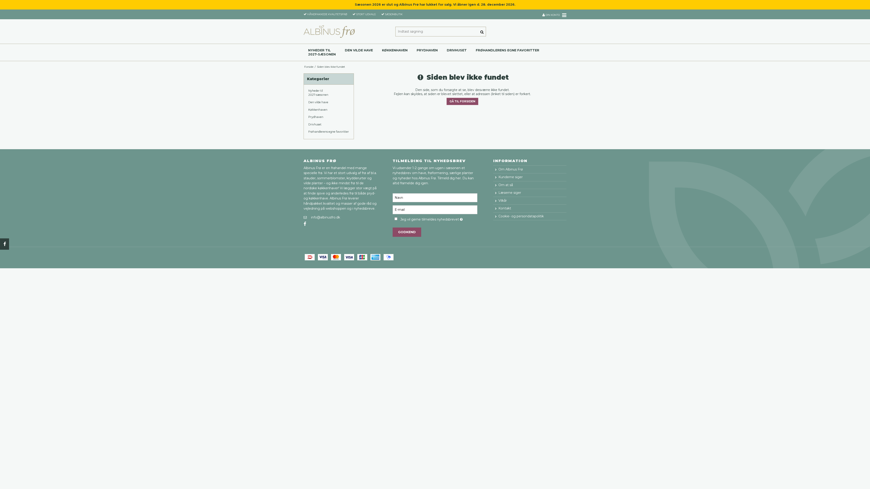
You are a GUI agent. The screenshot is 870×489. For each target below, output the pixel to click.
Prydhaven (427, 50)
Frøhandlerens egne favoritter (507, 50)
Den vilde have (359, 50)
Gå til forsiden (462, 101)
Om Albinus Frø (510, 169)
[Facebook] (4, 244)
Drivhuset (457, 50)
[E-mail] (435, 210)
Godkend (407, 232)
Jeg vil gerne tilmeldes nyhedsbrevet (438, 218)
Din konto (552, 15)
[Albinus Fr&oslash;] (329, 31)
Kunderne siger (510, 177)
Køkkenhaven (395, 50)
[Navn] (435, 198)
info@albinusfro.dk (325, 217)
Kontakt (504, 208)
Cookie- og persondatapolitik (521, 216)
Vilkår (502, 201)
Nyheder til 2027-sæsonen (322, 52)
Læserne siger (509, 193)
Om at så (505, 185)
